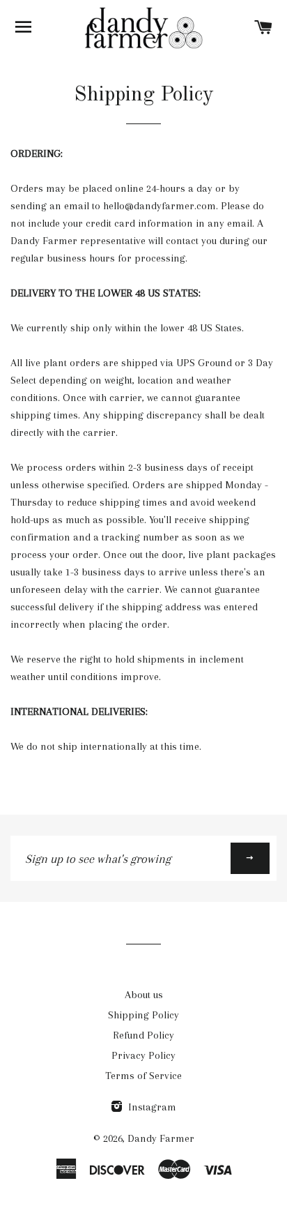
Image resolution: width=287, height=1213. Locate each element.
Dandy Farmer (160, 1138)
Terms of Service (143, 1075)
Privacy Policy (143, 1055)
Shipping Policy (143, 1015)
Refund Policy (143, 1035)
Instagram (150, 1107)
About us (144, 994)
